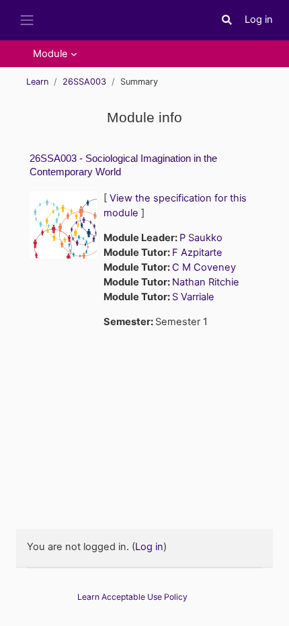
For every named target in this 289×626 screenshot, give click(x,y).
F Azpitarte (197, 253)
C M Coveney (204, 267)
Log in (259, 19)
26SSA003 (84, 82)
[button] (227, 20)
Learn (37, 82)
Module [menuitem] (50, 54)
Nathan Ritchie (205, 282)
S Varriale (193, 297)
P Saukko (200, 238)
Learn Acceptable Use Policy (132, 597)
